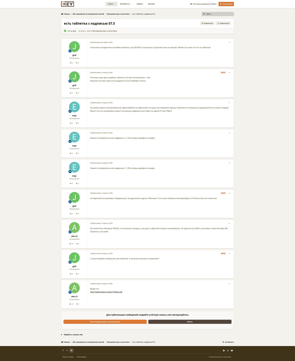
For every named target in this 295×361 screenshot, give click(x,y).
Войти (190, 322)
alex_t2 (74, 236)
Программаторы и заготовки (104, 31)
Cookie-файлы (82, 357)
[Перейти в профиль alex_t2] (74, 227)
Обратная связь (68, 357)
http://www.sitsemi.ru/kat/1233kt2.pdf (106, 292)
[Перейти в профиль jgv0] (65, 31)
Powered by (220, 357)
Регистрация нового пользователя (105, 322)
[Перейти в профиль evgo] (74, 106)
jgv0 (74, 31)
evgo (74, 115)
